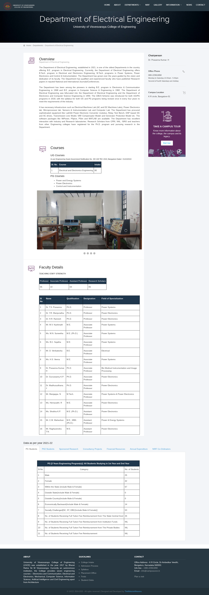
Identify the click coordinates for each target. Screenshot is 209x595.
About (117, 5)
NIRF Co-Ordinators (161, 449)
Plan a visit (139, 576)
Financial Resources (116, 449)
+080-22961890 (150, 568)
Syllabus (85, 569)
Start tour (167, 143)
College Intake (87, 562)
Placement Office (88, 573)
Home (107, 5)
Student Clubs (87, 580)
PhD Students (48, 449)
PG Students (31, 449)
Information (173, 5)
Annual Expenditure (139, 449)
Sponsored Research (68, 449)
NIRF (147, 5)
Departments (132, 5)
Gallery (158, 5)
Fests (83, 576)
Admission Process (89, 566)
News (189, 5)
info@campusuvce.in (150, 571)
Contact (200, 5)
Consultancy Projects (92, 449)
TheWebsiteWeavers (133, 591)
